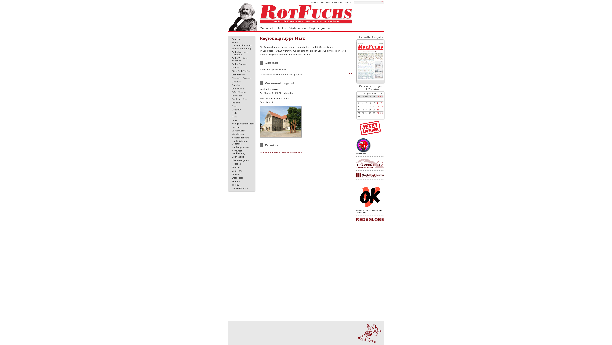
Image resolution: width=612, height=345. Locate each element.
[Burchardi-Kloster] (280, 121)
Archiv (281, 28)
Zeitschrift (267, 28)
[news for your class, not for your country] (370, 220)
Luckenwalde (238, 130)
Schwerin (236, 174)
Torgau (235, 184)
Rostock (236, 167)
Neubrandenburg (240, 137)
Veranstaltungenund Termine (371, 88)
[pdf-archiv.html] (370, 80)
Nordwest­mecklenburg (238, 152)
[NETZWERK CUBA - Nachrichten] (370, 164)
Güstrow (236, 109)
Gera (234, 106)
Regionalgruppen (320, 28)
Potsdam (236, 163)
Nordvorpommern (241, 147)
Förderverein (297, 28)
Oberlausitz (238, 156)
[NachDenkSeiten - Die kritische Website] (370, 175)
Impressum (326, 2)
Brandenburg (238, 74)
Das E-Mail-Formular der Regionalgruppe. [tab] (281, 74)
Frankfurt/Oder (240, 99)
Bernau (235, 67)
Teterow (236, 181)
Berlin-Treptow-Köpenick (240, 59)
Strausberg (238, 177)
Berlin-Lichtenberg (241, 48)
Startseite (315, 2)
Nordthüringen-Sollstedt (240, 142)
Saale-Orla (237, 170)
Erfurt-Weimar (239, 92)
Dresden (236, 85)
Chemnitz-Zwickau (241, 78)
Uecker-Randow (240, 188)
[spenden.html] (370, 134)
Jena (234, 120)
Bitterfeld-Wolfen (241, 71)
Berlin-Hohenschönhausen (242, 43)
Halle (234, 113)
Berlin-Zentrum (239, 64)
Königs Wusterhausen (243, 123)
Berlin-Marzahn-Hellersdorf (240, 53)
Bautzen (236, 39)
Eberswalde (238, 88)
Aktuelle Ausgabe (370, 37)
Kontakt (349, 2)
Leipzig (236, 127)
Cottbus (236, 81)
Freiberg (236, 102)
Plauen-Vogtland (240, 160)
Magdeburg (238, 134)
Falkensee (237, 95)
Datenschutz (338, 2)
